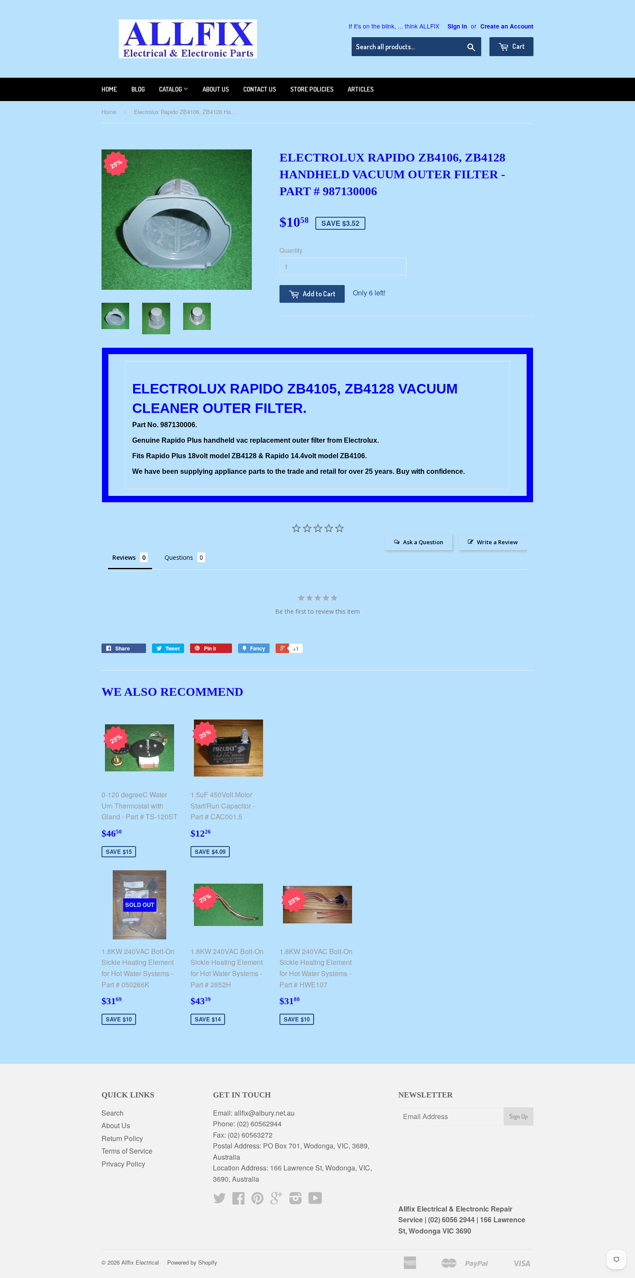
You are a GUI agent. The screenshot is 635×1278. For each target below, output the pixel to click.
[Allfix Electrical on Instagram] (295, 1200)
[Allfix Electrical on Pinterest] (257, 1200)
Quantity (290, 250)
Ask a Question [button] (423, 542)
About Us (116, 1125)
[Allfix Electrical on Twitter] (219, 1200)
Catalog (171, 89)
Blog (138, 89)
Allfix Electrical (140, 1262)
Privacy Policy (123, 1164)
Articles (361, 89)
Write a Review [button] (497, 542)
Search (113, 1113)
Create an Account (506, 26)
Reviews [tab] (124, 557)
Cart (518, 46)
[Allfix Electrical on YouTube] (315, 1200)
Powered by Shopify (192, 1262)
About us (216, 89)
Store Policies (311, 89)
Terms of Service (127, 1151)
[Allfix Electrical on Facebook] (238, 1200)
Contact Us (259, 89)
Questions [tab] (179, 557)
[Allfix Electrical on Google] (276, 1200)
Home (109, 89)
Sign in (457, 26)
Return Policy (122, 1138)
